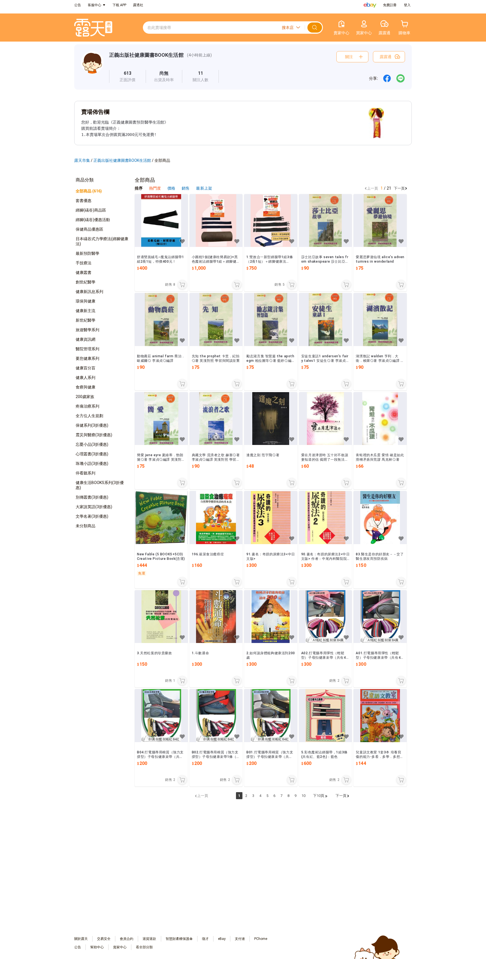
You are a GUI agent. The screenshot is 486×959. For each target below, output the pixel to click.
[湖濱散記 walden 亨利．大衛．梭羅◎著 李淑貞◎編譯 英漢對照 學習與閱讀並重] (380, 319)
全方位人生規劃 (89, 415)
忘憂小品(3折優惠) (92, 444)
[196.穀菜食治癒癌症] (216, 517)
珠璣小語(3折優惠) (92, 463)
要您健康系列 (87, 358)
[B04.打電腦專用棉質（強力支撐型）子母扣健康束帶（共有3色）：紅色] (161, 715)
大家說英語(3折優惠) (94, 507)
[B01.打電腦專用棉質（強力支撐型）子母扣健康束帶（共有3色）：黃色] (270, 715)
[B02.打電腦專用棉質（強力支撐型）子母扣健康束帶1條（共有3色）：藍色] (216, 715)
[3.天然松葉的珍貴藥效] (161, 616)
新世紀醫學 (85, 320)
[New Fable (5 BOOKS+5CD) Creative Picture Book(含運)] (161, 517)
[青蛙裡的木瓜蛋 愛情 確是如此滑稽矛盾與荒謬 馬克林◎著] (380, 418)
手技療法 (83, 263)
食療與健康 (85, 387)
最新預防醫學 (87, 253)
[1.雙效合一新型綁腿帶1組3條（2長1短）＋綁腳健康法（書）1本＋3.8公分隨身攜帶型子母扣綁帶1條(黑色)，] (270, 220)
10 (303, 796)
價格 (171, 188)
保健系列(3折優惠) (92, 425)
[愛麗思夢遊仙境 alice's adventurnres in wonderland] (380, 220)
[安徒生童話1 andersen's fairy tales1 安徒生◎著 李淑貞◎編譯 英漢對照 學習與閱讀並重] (325, 319)
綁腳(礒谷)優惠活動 (93, 219)
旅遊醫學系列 (87, 330)
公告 (77, 5)
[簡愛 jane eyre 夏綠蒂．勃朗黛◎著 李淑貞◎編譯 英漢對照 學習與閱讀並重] (161, 418)
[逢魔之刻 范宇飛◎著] (270, 418)
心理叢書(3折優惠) (92, 454)
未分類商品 (85, 526)
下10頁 (318, 796)
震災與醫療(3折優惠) (94, 435)
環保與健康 (85, 301)
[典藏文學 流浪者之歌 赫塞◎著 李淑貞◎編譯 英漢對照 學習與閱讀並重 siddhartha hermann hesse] (216, 418)
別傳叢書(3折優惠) (92, 497)
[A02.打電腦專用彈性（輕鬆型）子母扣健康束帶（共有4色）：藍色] (325, 616)
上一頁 (372, 188)
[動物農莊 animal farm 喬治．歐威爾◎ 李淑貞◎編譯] (161, 319)
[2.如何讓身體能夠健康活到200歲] (270, 616)
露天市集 (82, 160)
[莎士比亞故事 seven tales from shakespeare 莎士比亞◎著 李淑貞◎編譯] (325, 220)
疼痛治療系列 (87, 406)
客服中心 (94, 5)
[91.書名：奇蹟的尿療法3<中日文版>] (270, 517)
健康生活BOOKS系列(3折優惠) (100, 485)
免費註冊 (390, 5)
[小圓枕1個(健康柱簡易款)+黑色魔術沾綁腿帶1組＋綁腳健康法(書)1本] (216, 220)
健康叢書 (83, 272)
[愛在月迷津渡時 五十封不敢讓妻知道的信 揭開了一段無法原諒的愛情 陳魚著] (325, 418)
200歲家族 (85, 396)
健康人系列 (85, 377)
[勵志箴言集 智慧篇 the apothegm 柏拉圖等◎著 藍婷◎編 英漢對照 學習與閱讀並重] (270, 319)
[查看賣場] (92, 67)
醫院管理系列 (87, 349)
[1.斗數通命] (216, 616)
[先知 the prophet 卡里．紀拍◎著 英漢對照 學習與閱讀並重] (216, 319)
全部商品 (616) (89, 191)
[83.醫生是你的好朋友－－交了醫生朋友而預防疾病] (380, 517)
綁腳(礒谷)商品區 (91, 210)
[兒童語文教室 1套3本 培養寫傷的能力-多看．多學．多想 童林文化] (380, 715)
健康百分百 (85, 368)
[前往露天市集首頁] (93, 28)
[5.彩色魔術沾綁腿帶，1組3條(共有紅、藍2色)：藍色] (325, 715)
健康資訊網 (85, 339)
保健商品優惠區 (89, 229)
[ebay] (370, 5)
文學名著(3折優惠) (92, 516)
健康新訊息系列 (89, 291)
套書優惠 (83, 200)
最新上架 (204, 188)
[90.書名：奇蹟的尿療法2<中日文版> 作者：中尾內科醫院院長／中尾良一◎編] (325, 517)
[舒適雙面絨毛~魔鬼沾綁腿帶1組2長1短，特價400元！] (161, 220)
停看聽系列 (85, 473)
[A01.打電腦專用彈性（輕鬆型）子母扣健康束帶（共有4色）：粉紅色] (380, 616)
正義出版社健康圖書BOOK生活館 (146, 55)
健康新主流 (85, 310)
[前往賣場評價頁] (127, 76)
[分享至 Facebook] (387, 78)
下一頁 (399, 188)
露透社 (138, 5)
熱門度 (155, 188)
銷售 (186, 188)
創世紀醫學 (85, 282)
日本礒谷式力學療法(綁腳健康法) (102, 241)
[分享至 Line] (400, 78)
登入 (407, 5)
